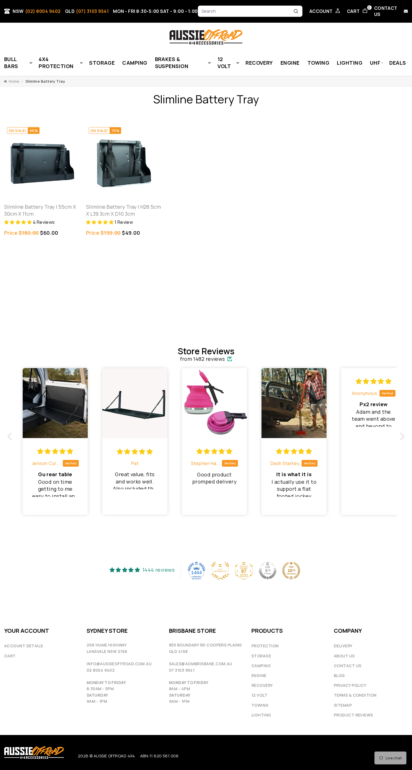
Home (14, 81)
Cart (10, 656)
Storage (261, 656)
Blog (339, 675)
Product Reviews (353, 715)
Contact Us (348, 665)
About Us (344, 656)
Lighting (261, 715)
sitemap (343, 705)
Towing (260, 705)
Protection (265, 645)
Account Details (23, 645)
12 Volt (259, 695)
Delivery (343, 645)
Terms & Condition (355, 695)
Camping (261, 665)
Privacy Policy (350, 685)
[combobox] (246, 11)
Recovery (262, 685)
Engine (259, 675)
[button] (18, 222)
